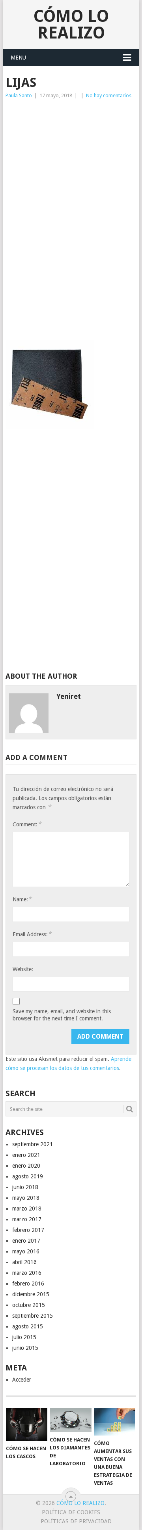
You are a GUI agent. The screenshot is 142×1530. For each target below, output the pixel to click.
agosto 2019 (27, 1176)
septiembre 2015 (32, 1316)
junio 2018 (25, 1187)
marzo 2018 (26, 1208)
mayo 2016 (25, 1251)
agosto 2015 (27, 1326)
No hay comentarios (108, 95)
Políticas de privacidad (76, 1521)
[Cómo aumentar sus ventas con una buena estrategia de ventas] (114, 1421)
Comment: (27, 824)
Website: (23, 969)
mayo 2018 (25, 1198)
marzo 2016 (26, 1273)
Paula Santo (19, 95)
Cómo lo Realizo (71, 24)
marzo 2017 (26, 1219)
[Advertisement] (71, 163)
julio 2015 (24, 1337)
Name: (22, 899)
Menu (18, 57)
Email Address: (32, 934)
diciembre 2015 (30, 1294)
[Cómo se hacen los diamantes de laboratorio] (70, 1420)
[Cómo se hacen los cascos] (26, 1424)
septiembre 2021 (32, 1144)
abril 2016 (24, 1262)
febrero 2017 (28, 1230)
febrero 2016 (28, 1283)
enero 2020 (26, 1165)
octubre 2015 (28, 1305)
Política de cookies (71, 1512)
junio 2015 (25, 1348)
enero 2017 (26, 1240)
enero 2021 (26, 1155)
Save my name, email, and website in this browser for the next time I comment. (62, 1015)
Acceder (21, 1379)
